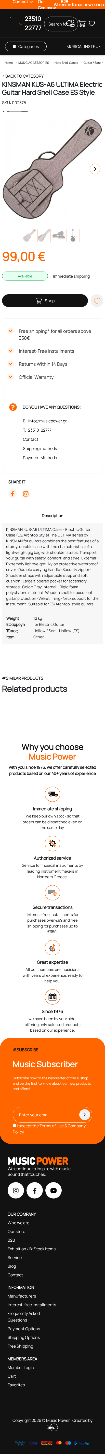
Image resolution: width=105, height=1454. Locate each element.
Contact (30, 439)
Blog (12, 1266)
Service (15, 1257)
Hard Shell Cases (66, 62)
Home (9, 62)
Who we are (18, 1223)
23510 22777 (33, 23)
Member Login (21, 1367)
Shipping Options (24, 1337)
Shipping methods (40, 448)
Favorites (16, 1385)
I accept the (49, 1129)
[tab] (52, 515)
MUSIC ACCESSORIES (33, 62)
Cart (12, 1376)
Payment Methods (40, 457)
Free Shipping (20, 1346)
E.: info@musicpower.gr (45, 421)
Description (52, 515)
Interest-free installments (32, 1305)
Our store (16, 1231)
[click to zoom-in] (52, 168)
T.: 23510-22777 (37, 430)
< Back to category (23, 76)
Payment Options (24, 1328)
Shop (50, 300)
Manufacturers (22, 1296)
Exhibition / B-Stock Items (32, 1249)
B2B (11, 1240)
